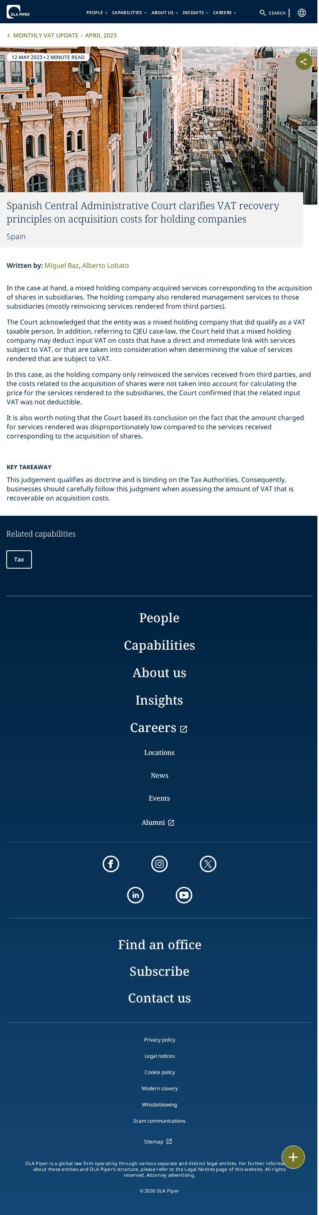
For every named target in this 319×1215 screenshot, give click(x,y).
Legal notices (160, 1055)
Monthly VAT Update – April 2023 (65, 35)
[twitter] (208, 864)
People (94, 12)
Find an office (159, 944)
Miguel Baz (61, 265)
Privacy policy (159, 1039)
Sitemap (153, 1141)
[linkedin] (135, 895)
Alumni (153, 822)
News (159, 775)
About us (163, 12)
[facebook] (111, 864)
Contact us (159, 997)
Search (277, 13)
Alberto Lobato (105, 265)
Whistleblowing (159, 1104)
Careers (222, 12)
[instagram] (159, 864)
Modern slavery (160, 1088)
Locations (159, 752)
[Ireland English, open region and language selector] (302, 13)
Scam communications (159, 1120)
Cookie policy (160, 1072)
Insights (193, 12)
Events (159, 798)
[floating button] (293, 1157)
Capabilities (127, 12)
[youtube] (184, 895)
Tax (19, 559)
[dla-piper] (32, 11)
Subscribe (159, 971)
